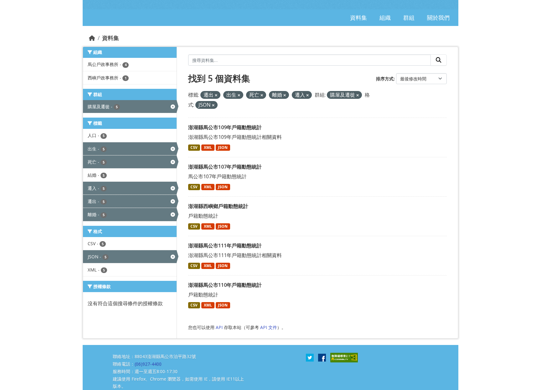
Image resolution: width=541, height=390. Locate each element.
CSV (194, 147)
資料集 (110, 38)
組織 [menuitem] (385, 17)
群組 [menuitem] (409, 17)
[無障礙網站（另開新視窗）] (344, 357)
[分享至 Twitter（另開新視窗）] (309, 357)
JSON (223, 147)
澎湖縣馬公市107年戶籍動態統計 (225, 166)
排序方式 (385, 79)
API (219, 327)
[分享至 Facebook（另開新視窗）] (322, 357)
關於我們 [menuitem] (438, 17)
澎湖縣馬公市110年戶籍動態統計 (225, 284)
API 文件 (268, 327)
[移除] (216, 95)
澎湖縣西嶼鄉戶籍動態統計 (218, 206)
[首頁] (92, 38)
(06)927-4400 (148, 364)
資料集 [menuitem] (358, 17)
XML (208, 147)
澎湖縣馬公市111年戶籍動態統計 (225, 245)
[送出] (438, 60)
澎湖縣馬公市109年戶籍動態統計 (225, 127)
